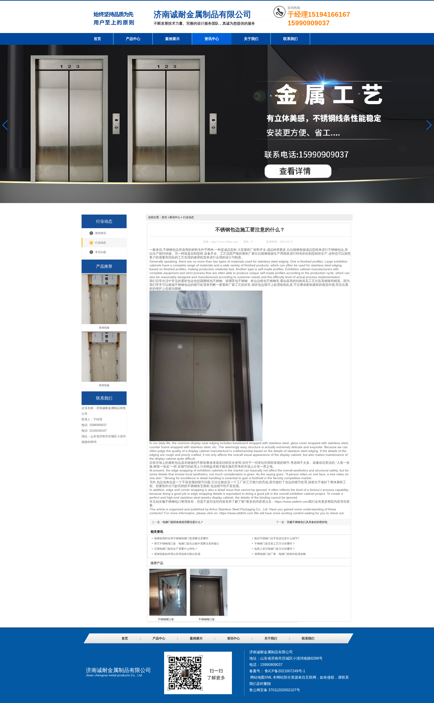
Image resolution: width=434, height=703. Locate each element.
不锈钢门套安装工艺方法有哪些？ (274, 543)
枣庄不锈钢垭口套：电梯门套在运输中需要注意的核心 (186, 543)
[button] (429, 125)
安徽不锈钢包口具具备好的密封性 (307, 522)
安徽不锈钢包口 (170, 501)
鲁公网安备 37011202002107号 (274, 690)
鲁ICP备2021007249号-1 (285, 671)
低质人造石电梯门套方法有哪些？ (274, 548)
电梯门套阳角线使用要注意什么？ (183, 522)
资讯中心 (212, 39)
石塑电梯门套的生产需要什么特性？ (176, 548)
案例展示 (172, 39)
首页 (97, 39)
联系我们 (290, 39)
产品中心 (133, 39)
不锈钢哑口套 (166, 619)
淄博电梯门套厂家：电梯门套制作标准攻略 (280, 554)
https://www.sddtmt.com (292, 501)
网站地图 (257, 677)
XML (268, 677)
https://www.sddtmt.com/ (224, 241)
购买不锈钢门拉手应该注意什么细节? (276, 538)
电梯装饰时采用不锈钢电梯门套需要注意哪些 (181, 538)
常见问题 (100, 252)
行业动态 (100, 242)
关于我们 (251, 39)
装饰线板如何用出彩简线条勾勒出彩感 (177, 554)
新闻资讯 (100, 233)
